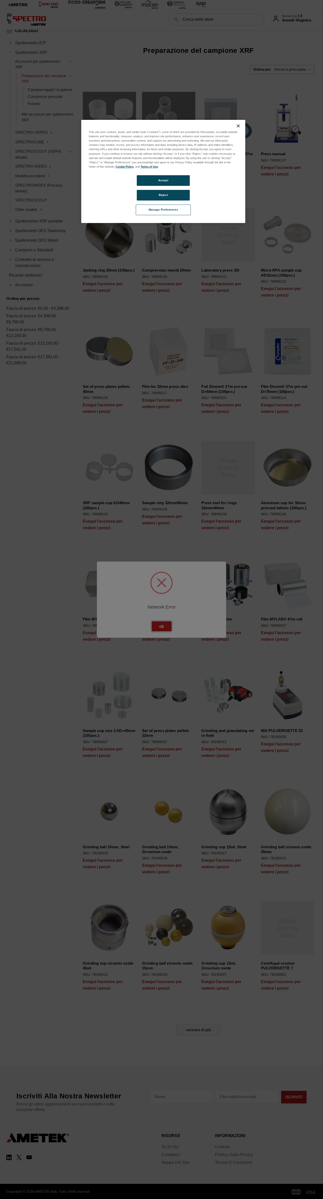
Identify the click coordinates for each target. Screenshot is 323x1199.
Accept (163, 180)
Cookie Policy (125, 166)
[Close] (238, 125)
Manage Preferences (163, 209)
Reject (163, 194)
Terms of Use (149, 166)
